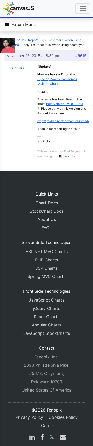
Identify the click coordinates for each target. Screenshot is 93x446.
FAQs (46, 227)
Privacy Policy (29, 417)
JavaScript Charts (46, 300)
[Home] (18, 8)
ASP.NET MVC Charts (47, 251)
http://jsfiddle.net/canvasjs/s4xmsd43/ (65, 121)
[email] (62, 437)
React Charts (46, 316)
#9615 (81, 55)
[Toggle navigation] (82, 8)
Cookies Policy (63, 417)
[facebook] (42, 437)
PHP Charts (46, 259)
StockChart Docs (47, 211)
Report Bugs (37, 40)
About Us (46, 219)
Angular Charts (46, 324)
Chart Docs (46, 202)
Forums (20, 40)
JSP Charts (47, 268)
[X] (51, 437)
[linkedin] (32, 437)
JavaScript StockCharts (46, 333)
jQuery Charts (46, 308)
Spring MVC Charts (46, 276)
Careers (48, 425)
